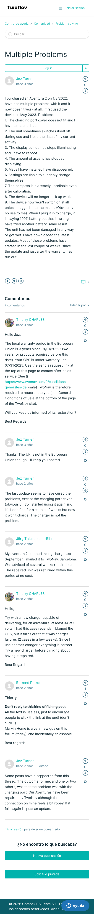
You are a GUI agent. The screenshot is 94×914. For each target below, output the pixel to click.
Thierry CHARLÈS (30, 319)
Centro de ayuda (17, 23)
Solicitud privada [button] (47, 874)
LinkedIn (21, 281)
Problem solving (66, 23)
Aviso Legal (60, 909)
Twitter (14, 281)
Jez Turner (25, 79)
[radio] (85, 79)
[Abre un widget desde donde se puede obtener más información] (75, 906)
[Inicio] (17, 10)
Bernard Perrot (28, 682)
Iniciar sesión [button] (75, 8)
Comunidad (42, 23)
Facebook (7, 281)
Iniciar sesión (14, 829)
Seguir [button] (48, 68)
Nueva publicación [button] (47, 856)
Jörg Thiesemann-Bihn (34, 539)
